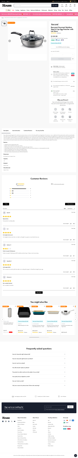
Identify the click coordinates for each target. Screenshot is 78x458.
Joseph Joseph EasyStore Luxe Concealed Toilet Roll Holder (8, 323)
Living (59, 10)
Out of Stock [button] (61, 58)
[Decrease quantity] (55, 54)
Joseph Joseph (6, 321)
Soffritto (20, 323)
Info (74, 81)
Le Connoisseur (35, 323)
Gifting (70, 10)
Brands (66, 10)
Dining (55, 10)
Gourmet (63, 323)
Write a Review (71, 204)
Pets (63, 10)
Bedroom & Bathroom (35, 10)
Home (3, 17)
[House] (7, 5)
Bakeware (50, 10)
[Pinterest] (8, 421)
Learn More (73, 86)
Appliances (22, 10)
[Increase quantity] (69, 55)
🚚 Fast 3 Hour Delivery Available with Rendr (59, 1)
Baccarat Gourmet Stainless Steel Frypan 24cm (66, 326)
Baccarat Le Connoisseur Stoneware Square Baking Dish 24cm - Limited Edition (38, 326)
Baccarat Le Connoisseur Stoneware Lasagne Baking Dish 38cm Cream (53, 326)
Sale (13, 10)
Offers (9, 10)
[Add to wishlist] (16, 306)
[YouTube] (14, 421)
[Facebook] (3, 421)
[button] (9, 41)
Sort (65, 208)
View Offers (73, 1)
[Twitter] (11, 421)
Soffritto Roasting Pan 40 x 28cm (23, 325)
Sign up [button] (70, 406)
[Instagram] (5, 421)
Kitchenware (44, 10)
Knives (28, 10)
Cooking (17, 10)
